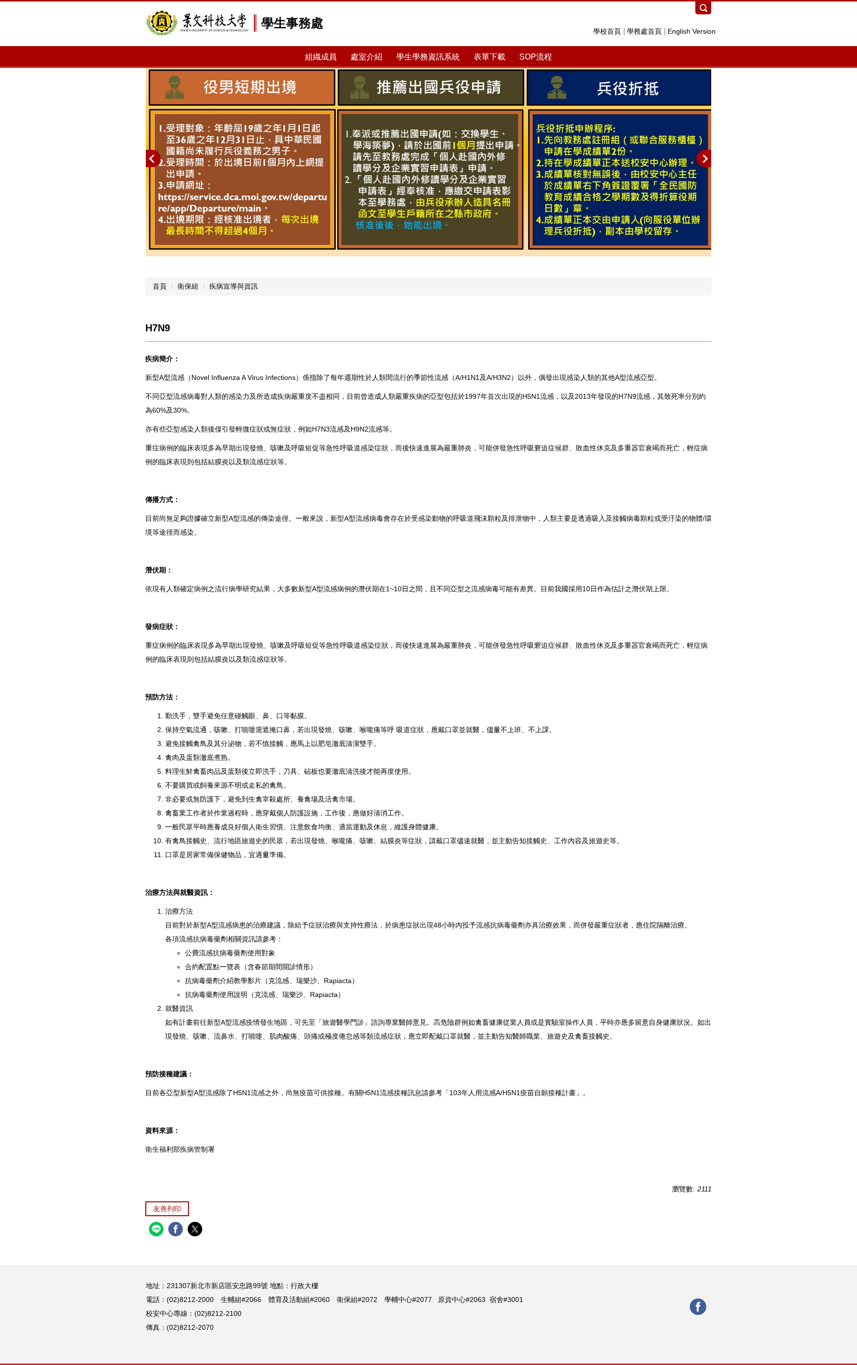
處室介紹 (366, 57)
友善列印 (167, 1209)
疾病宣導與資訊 (233, 286)
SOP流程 (535, 57)
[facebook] (176, 1230)
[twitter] (196, 1230)
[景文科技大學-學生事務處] (197, 22)
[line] (157, 1230)
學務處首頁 (644, 31)
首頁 (160, 286)
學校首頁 (607, 31)
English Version (692, 31)
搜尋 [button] (703, 7)
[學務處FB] (698, 1306)
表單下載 (489, 57)
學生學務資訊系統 (428, 57)
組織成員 (321, 57)
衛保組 (188, 286)
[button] (153, 158)
